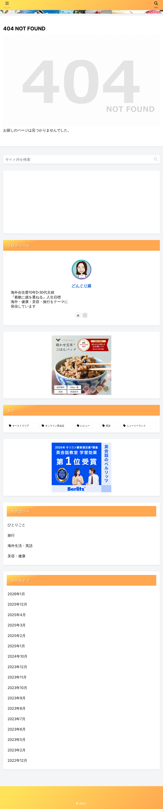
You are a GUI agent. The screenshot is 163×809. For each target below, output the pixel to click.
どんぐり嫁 (81, 285)
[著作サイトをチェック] (78, 315)
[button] (155, 159)
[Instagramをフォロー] (84, 315)
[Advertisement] (81, 202)
